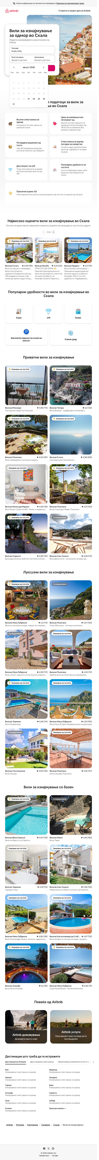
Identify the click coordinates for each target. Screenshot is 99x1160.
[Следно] (53, 232)
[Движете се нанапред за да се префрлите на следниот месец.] (43, 67)
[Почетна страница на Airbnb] (11, 11)
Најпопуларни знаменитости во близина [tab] (75, 1062)
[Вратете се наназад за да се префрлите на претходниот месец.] (14, 67)
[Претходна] (44, 232)
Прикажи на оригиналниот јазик (70, 3)
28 (34, 99)
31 (14, 104)
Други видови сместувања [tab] (42, 1062)
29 (39, 99)
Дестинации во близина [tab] (15, 1062)
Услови (55, 1155)
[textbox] (20, 60)
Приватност (44, 1155)
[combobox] (32, 51)
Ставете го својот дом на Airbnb (74, 10)
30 (44, 99)
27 (29, 99)
